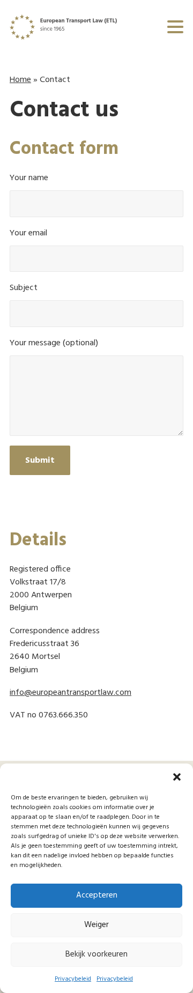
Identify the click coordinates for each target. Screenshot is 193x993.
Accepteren (96, 895)
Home (20, 80)
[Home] (63, 27)
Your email (28, 233)
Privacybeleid (73, 979)
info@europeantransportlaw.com (70, 693)
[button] (177, 777)
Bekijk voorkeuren (96, 954)
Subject (24, 288)
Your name (29, 178)
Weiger (96, 924)
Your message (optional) (54, 343)
